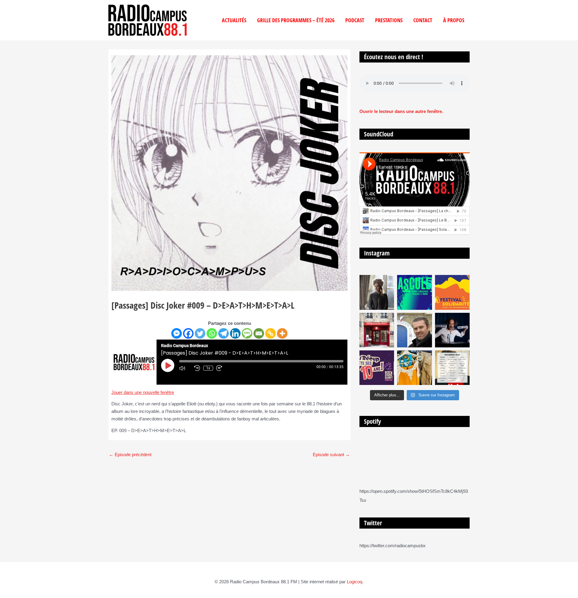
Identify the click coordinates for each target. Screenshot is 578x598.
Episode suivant (331, 454)
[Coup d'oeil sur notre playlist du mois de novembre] (452, 367)
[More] (282, 333)
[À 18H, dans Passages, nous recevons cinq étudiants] (452, 292)
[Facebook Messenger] (176, 333)
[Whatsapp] (212, 333)
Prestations (388, 20)
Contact (422, 20)
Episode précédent (130, 454)
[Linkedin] (235, 333)
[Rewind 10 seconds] (197, 368)
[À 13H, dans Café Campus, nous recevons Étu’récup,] (376, 367)
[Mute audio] (185, 368)
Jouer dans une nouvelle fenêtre (142, 392)
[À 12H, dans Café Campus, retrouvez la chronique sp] (414, 330)
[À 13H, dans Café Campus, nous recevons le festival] (414, 292)
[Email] (258, 333)
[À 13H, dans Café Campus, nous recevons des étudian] (414, 367)
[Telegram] (223, 333)
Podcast (354, 20)
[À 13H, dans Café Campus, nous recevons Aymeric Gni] (376, 330)
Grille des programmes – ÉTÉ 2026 (295, 20)
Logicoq (354, 581)
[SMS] (247, 333)
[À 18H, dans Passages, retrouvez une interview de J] (376, 292)
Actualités (234, 20)
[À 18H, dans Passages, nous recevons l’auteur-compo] (452, 330)
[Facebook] (188, 333)
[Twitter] (200, 333)
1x (208, 368)
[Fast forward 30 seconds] (222, 368)
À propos (453, 20)
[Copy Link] (270, 333)
